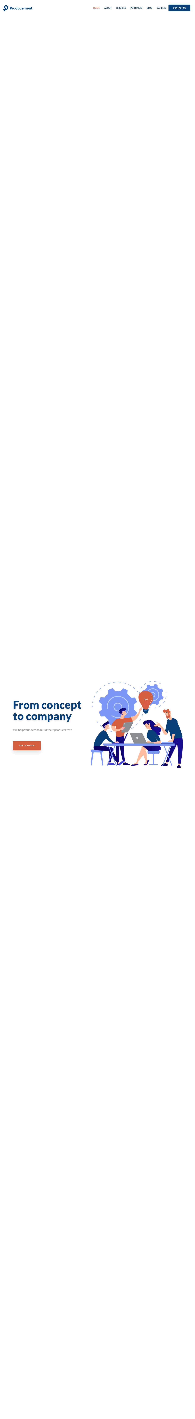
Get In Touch (27, 745)
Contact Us (179, 8)
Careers (161, 8)
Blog (149, 8)
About (108, 8)
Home (96, 8)
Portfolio (136, 8)
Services (121, 8)
